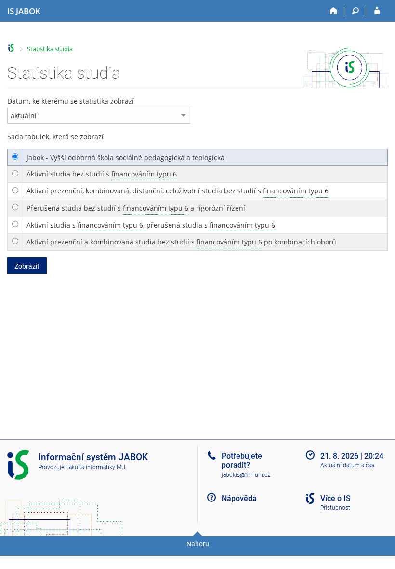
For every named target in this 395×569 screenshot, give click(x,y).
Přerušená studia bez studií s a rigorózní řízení (135, 208)
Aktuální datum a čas (347, 465)
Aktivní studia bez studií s (101, 173)
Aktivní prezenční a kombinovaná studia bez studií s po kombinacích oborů (181, 241)
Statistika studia (50, 48)
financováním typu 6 (144, 173)
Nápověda (239, 498)
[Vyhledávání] (355, 11)
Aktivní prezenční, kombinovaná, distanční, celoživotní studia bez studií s (177, 190)
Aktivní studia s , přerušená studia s (150, 225)
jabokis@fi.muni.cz (246, 475)
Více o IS (335, 498)
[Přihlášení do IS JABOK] (377, 11)
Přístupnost (335, 507)
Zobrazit (27, 266)
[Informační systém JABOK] (11, 48)
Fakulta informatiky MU (95, 467)
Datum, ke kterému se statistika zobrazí (70, 101)
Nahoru (197, 544)
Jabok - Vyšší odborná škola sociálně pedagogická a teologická (125, 157)
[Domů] (333, 11)
